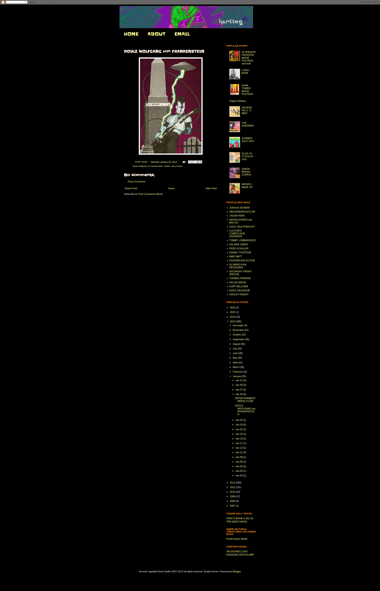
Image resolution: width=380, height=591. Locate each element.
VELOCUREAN (237, 282)
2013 (233, 321)
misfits (167, 166)
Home (171, 188)
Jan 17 (239, 443)
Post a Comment (136, 181)
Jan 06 (239, 461)
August (237, 344)
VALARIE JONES (238, 244)
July (235, 348)
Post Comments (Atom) (150, 194)
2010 (233, 492)
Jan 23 (239, 429)
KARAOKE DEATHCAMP (240, 554)
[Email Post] (184, 162)
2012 (233, 482)
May (235, 358)
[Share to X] (195, 161)
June (236, 353)
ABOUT (157, 34)
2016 (233, 307)
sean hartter (177, 166)
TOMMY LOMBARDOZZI (242, 240)
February (238, 371)
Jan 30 (239, 385)
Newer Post (131, 188)
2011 (233, 487)
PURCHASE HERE (236, 539)
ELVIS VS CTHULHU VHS (247, 156)
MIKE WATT (235, 256)
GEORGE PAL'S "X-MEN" (247, 110)
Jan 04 (239, 471)
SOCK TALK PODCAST (242, 226)
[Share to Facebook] (197, 161)
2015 (233, 312)
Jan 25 (239, 420)
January (237, 376)
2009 (233, 496)
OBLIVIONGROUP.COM (242, 211)
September (239, 339)
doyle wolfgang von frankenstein (148, 166)
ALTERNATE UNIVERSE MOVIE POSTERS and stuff (249, 58)
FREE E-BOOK (234, 518)
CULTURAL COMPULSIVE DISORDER (237, 233)
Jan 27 (239, 389)
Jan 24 (239, 424)
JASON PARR (237, 215)
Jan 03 (239, 475)
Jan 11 (239, 452)
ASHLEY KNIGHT (239, 294)
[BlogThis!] (192, 161)
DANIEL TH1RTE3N (240, 252)
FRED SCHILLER (238, 248)
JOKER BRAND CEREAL (246, 172)
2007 (233, 506)
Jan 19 (239, 438)
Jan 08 (239, 457)
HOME (131, 34)
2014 (233, 317)
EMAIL (182, 34)
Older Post (211, 188)
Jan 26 (239, 394)
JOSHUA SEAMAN (239, 207)
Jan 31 (239, 380)
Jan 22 (239, 434)
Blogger (237, 571)
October (237, 334)
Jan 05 (239, 466)
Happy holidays (237, 101)
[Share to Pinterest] (200, 161)
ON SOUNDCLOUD (237, 551)
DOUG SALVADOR (239, 290)
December (238, 325)
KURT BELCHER (238, 286)
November (238, 330)
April (235, 362)
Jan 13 (239, 448)
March (236, 367)
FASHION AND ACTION (242, 260)
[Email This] (189, 161)
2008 (233, 501)
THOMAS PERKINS (240, 278)
